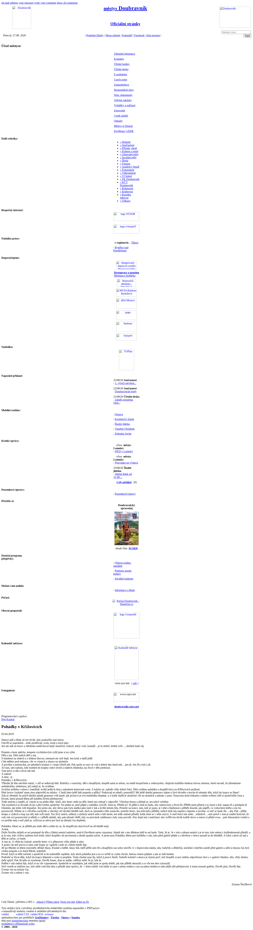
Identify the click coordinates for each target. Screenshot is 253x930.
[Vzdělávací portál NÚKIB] (126, 219)
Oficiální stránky (125, 24)
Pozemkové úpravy (125, 493)
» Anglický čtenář (129, 166)
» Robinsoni (126, 188)
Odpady (118, 120)
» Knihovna (126, 191)
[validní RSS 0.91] (37, 914)
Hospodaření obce (124, 89)
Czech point (120, 79)
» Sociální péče (128, 157)
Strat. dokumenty (123, 95)
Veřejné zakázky (123, 100)
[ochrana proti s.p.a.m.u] (52, 914)
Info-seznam (153, 35)
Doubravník (125, 8)
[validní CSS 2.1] (23, 914)
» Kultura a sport (129, 151)
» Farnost (125, 163)
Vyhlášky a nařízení (124, 105)
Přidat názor (52, 901)
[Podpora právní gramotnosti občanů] (126, 319)
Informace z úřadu (125, 590)
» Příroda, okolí (128, 148)
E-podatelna (120, 74)
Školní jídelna (122, 424)
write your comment (45, 2)
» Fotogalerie (127, 169)
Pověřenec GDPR (124, 131)
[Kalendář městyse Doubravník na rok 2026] (126, 679)
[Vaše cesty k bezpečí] (126, 331)
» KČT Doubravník (126, 184)
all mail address (9, 2)
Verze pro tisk (67, 901)
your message (26, 2)
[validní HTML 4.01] (8, 914)
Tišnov (135, 242)
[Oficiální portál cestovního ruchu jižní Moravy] (126, 307)
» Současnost (127, 145)
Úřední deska (121, 69)
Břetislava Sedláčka (126, 274)
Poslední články (95, 35)
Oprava (119, 414)
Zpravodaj (119, 110)
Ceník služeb (121, 115)
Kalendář (127, 35)
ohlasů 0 (41, 901)
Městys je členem (123, 126)
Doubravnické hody (126, 391)
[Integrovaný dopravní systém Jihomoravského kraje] (126, 268)
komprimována (20, 920)
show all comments (67, 2)
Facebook (139, 35)
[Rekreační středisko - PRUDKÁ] (126, 286)
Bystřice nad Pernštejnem (120, 249)
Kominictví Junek (124, 419)
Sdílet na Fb (82, 901)
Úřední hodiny (122, 64)
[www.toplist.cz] (126, 369)
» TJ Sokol (126, 176)
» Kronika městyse (125, 196)
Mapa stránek (113, 35)
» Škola (124, 160)
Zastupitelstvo (121, 84)
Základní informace (124, 53)
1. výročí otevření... (125, 383)
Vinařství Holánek (125, 428)
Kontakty (119, 58)
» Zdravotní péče (129, 154)
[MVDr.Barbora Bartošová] (126, 295)
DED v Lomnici (124, 451)
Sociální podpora (124, 578)
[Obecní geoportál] (126, 637)
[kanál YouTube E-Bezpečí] (126, 232)
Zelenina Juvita (123, 433)
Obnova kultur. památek (122, 564)
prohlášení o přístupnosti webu (18, 923)
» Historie (125, 142)
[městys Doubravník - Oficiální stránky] (21, 27)
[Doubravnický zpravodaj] (126, 544)
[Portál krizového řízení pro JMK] (126, 339)
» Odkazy (125, 200)
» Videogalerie (128, 173)
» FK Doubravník (129, 179)
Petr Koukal (7, 719)
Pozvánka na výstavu (126, 462)
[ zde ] (134, 683)
